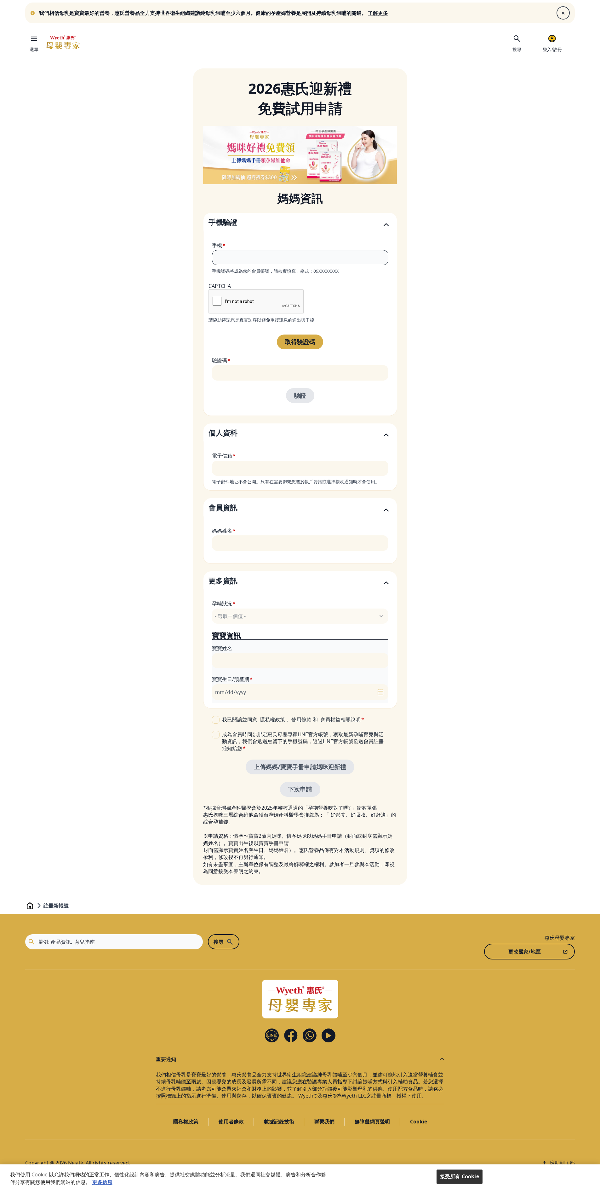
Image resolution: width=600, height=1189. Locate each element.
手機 (217, 245)
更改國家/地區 (524, 951)
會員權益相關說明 (340, 719)
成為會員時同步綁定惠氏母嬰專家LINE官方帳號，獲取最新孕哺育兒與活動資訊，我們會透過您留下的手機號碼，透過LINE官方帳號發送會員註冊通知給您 (303, 741)
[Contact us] (310, 1035)
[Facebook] (291, 1035)
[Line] (272, 1035)
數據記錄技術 (279, 1121)
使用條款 (301, 719)
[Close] (563, 13)
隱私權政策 (272, 719)
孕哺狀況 (222, 603)
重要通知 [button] (166, 1059)
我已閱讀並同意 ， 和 (291, 719)
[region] (300, 1176)
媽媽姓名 (222, 530)
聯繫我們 (324, 1121)
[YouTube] (328, 1035)
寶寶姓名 (222, 648)
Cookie (418, 1121)
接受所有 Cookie (459, 1176)
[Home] (62, 42)
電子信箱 (222, 455)
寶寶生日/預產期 (230, 679)
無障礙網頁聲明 (372, 1121)
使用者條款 (231, 1121)
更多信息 (102, 1182)
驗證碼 (219, 360)
